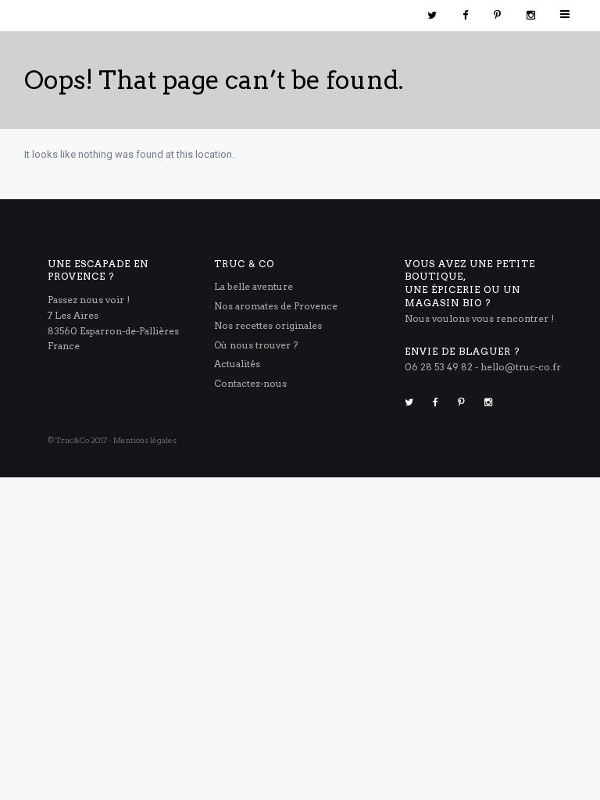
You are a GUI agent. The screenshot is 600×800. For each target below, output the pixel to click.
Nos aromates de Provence (276, 306)
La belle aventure (253, 286)
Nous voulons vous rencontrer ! (479, 318)
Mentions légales (145, 440)
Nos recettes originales (268, 325)
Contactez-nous (250, 383)
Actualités (237, 364)
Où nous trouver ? (256, 345)
